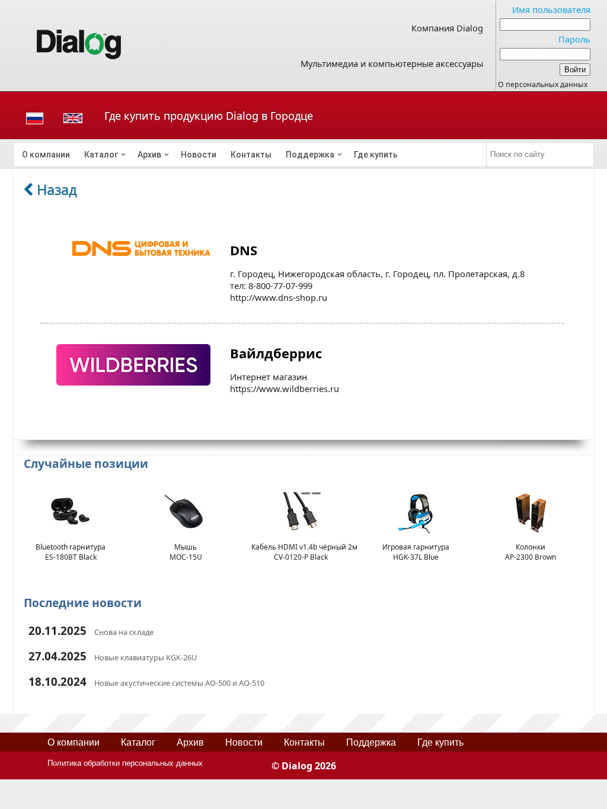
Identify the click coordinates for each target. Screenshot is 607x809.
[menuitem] (46, 154)
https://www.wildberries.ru (284, 388)
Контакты (251, 154)
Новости (198, 154)
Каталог (101, 154)
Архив (149, 154)
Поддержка (310, 154)
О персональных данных (542, 84)
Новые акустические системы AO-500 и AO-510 (179, 683)
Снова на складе (124, 632)
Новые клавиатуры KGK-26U (145, 657)
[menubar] (250, 154)
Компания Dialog (447, 28)
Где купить (376, 154)
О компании (46, 154)
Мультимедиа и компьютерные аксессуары (392, 63)
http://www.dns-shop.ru (278, 297)
